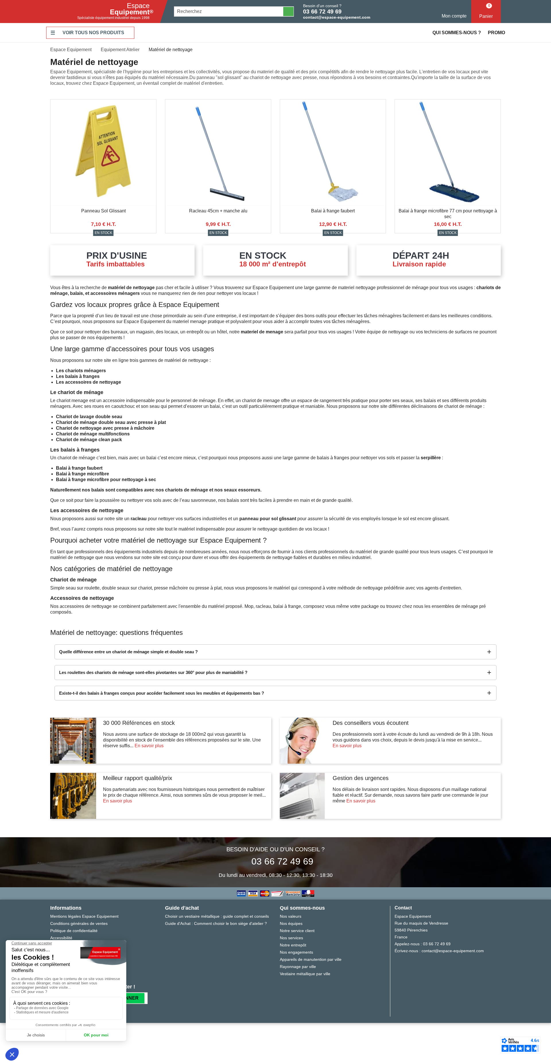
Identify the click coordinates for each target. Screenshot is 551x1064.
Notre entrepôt (293, 945)
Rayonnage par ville (298, 966)
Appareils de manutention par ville (311, 959)
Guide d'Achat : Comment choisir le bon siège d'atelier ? (216, 923)
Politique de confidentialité (74, 930)
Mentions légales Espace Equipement (84, 916)
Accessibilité (61, 938)
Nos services (291, 938)
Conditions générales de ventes (79, 923)
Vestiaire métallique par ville (305, 973)
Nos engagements (296, 952)
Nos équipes (291, 923)
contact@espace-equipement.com (336, 17)
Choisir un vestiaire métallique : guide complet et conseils (217, 916)
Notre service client (297, 930)
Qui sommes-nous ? (456, 32)
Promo (496, 32)
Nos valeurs (290, 916)
